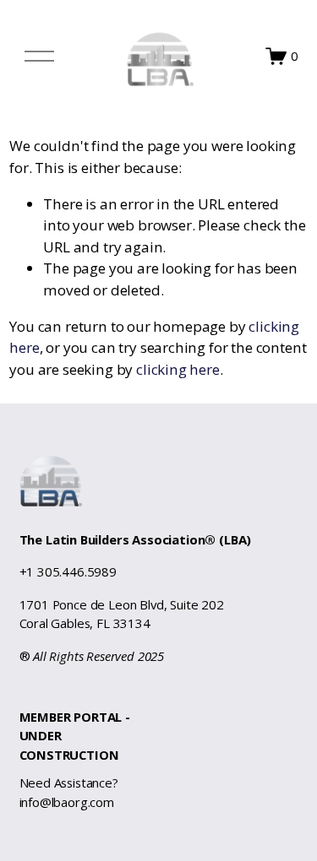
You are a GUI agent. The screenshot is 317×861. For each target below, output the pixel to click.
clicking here (178, 369)
